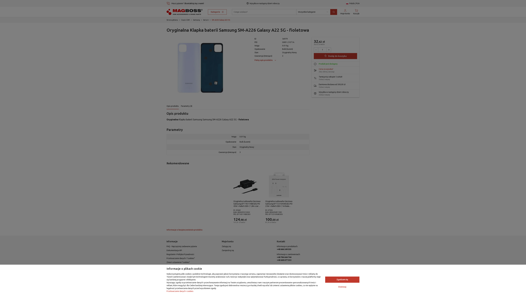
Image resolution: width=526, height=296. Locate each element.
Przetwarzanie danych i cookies (180, 291)
